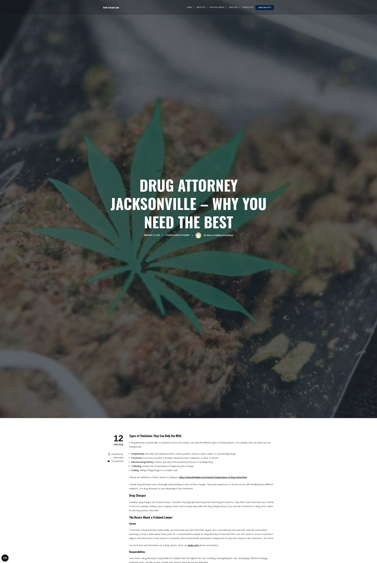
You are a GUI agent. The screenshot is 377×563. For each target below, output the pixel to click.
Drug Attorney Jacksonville (220, 235)
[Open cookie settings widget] (5, 558)
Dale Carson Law (111, 7)
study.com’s (193, 545)
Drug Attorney (182, 235)
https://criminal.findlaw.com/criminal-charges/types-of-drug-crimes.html (213, 477)
